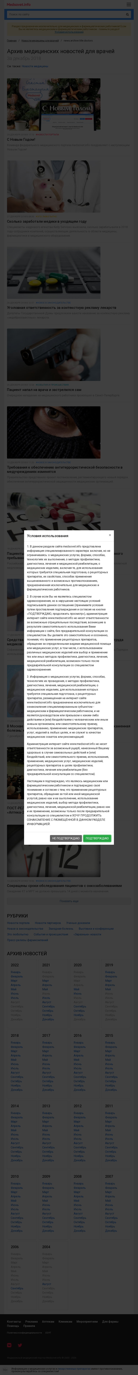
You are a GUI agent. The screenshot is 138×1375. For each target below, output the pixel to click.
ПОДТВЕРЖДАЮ (97, 838)
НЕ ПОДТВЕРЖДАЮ (66, 838)
